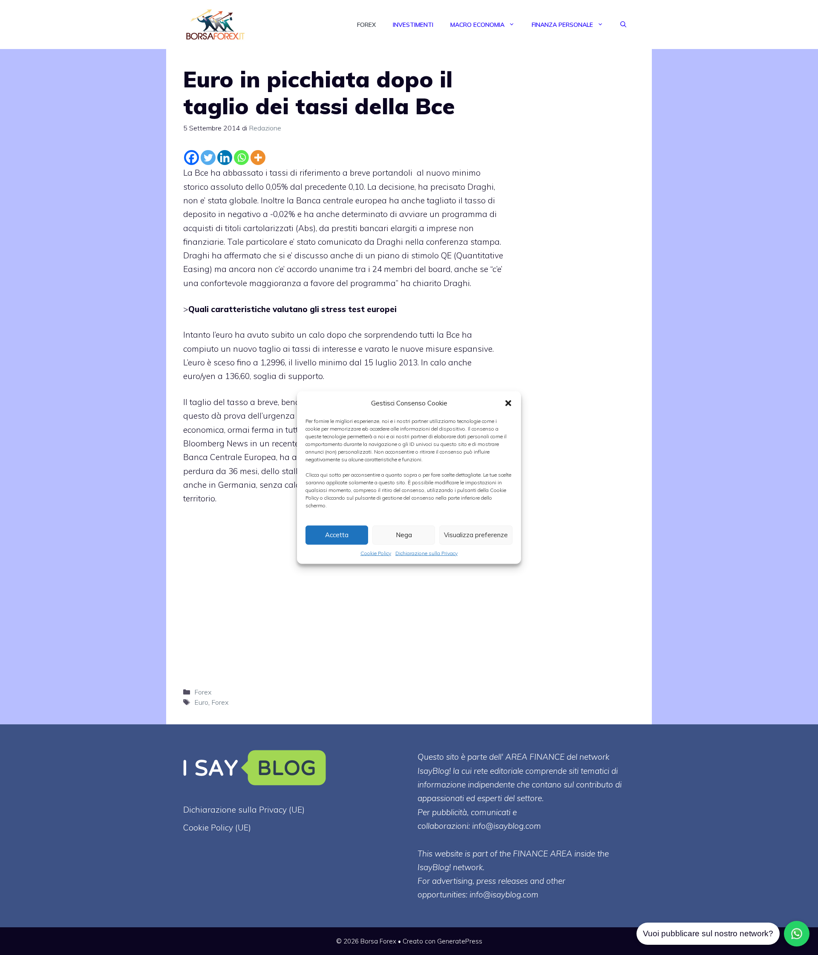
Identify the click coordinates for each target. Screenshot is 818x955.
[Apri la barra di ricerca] (623, 25)
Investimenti (413, 25)
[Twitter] (208, 157)
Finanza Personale (562, 25)
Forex (366, 25)
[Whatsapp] (241, 157)
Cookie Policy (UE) (217, 827)
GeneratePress (459, 941)
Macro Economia (477, 25)
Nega (404, 535)
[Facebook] (191, 157)
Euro (201, 702)
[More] (258, 157)
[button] (508, 403)
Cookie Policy (375, 553)
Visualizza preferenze (476, 535)
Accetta (337, 535)
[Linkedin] (224, 157)
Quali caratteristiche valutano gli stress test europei (292, 309)
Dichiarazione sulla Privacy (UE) (244, 810)
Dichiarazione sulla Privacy (426, 553)
